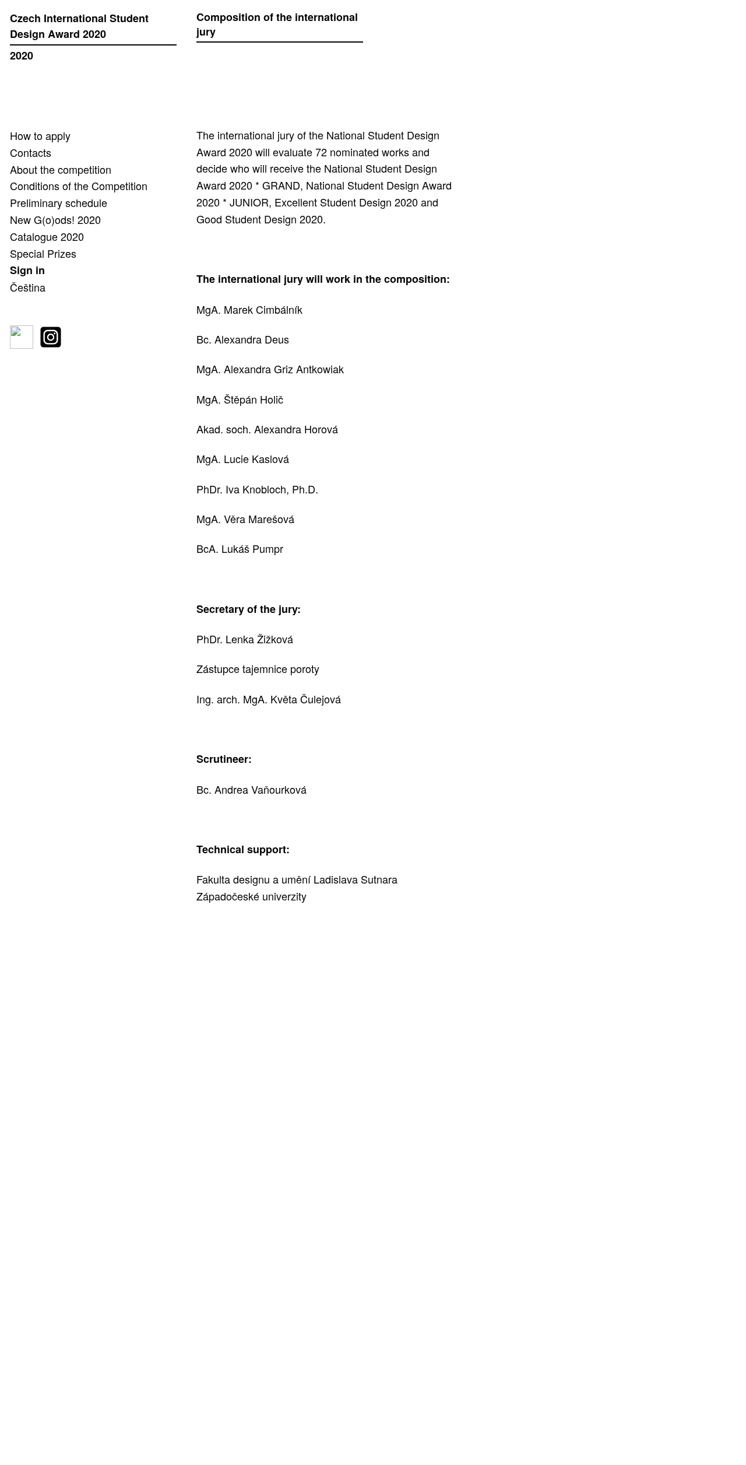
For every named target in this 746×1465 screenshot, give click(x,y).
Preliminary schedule (58, 202)
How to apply (40, 135)
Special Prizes (43, 253)
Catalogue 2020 (47, 236)
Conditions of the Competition (78, 185)
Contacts (30, 152)
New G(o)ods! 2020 (55, 219)
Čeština (27, 287)
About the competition (60, 169)
